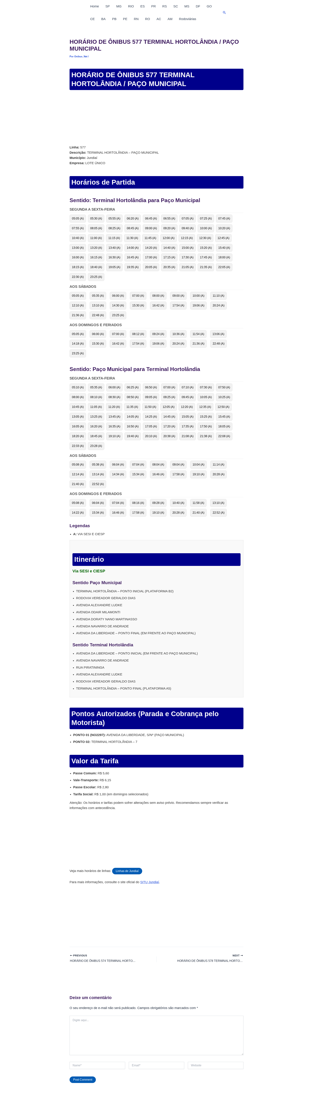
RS (164, 6)
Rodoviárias (187, 19)
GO (209, 6)
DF (198, 6)
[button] (224, 12)
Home (94, 6)
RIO (131, 6)
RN (136, 19)
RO (147, 19)
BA (103, 19)
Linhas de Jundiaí (127, 871)
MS (186, 6)
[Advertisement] (156, 118)
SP (107, 6)
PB (114, 19)
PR (153, 6)
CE (92, 19)
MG (119, 6)
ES (142, 6)
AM (170, 19)
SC (175, 6)
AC (158, 19)
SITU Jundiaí (149, 882)
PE (125, 19)
